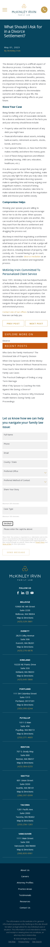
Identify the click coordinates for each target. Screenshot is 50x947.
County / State (10, 462)
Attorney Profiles (25, 882)
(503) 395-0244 (25, 708)
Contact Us (25, 907)
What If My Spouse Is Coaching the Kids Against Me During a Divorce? (21, 387)
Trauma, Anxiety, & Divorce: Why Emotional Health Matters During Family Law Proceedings (23, 398)
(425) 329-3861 (25, 621)
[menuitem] (12, 941)
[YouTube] (32, 592)
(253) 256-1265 (25, 824)
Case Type (8, 509)
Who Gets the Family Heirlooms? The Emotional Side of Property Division (20, 354)
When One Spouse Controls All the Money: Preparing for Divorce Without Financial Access (24, 362)
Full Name (8, 435)
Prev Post (13, 323)
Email (6, 453)
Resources (25, 901)
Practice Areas (25, 889)
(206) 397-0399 (25, 795)
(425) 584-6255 (25, 766)
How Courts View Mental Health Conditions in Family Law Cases (24, 371)
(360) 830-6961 (25, 853)
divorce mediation (32, 256)
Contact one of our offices (14, 312)
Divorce (6, 340)
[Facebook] (18, 592)
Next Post (36, 323)
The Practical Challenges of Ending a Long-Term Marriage (22, 379)
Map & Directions (25, 617)
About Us (25, 870)
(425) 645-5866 (25, 679)
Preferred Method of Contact (17, 480)
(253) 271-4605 (25, 737)
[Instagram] (27, 592)
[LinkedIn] (22, 592)
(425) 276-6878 (25, 650)
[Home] (24, 9)
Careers (25, 876)
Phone (7, 444)
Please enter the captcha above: (18, 529)
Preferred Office (11, 471)
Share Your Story (11, 489)
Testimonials (25, 895)
